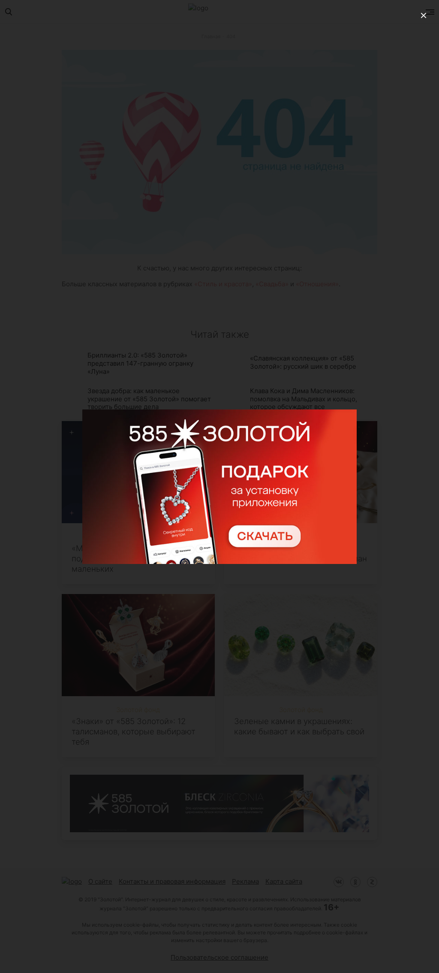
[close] (423, 15)
